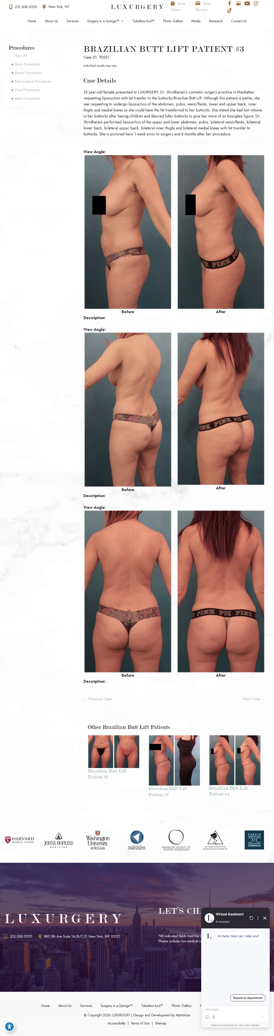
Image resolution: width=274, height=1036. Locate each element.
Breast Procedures (28, 72)
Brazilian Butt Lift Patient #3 (163, 49)
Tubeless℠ (143, 21)
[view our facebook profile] (230, 3)
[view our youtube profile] (247, 3)
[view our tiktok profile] (230, 10)
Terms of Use (140, 1023)
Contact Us (239, 21)
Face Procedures (27, 89)
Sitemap (160, 1023)
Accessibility (116, 1023)
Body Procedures (27, 64)
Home (31, 21)
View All (21, 55)
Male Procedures (27, 98)
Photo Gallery (173, 21)
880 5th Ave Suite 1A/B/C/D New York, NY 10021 (82, 936)
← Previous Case (97, 699)
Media (195, 21)
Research (216, 21)
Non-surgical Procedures (33, 81)
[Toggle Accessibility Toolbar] (9, 1026)
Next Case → (254, 699)
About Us (51, 21)
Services (73, 21)
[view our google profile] (238, 3)
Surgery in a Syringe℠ (103, 21)
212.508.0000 (21, 936)
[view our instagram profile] (256, 3)
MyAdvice (182, 1015)
